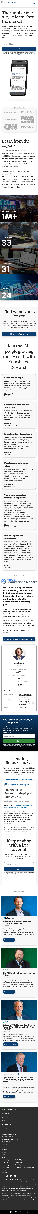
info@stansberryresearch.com (10, 1139)
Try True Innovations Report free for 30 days (19, 639)
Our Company (5, 1147)
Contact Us (5, 1154)
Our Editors (5, 1117)
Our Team (4, 1149)
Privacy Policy (5, 1160)
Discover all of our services (19, 334)
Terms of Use (5, 1170)
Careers (4, 1152)
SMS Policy (18, 1165)
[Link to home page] (10, 3)
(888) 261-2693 (6, 1142)
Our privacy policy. (20, 874)
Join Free (19, 49)
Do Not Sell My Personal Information (24, 1167)
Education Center (6, 1124)
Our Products (5, 1113)
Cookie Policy (5, 1165)
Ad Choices (5, 1162)
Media (3, 1121)
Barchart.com (14, 1193)
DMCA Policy (18, 1160)
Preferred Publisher (7, 1128)
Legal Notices (18, 1162)
